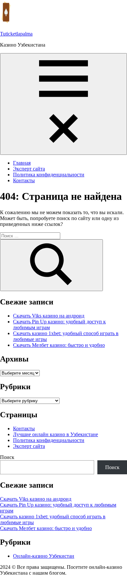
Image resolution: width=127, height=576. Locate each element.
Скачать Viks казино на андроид (48, 315)
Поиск (7, 457)
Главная (22, 163)
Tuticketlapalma (16, 34)
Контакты (24, 180)
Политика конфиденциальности (48, 174)
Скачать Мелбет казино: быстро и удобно (59, 345)
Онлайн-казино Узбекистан (43, 556)
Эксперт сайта (29, 168)
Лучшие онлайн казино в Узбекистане (55, 434)
